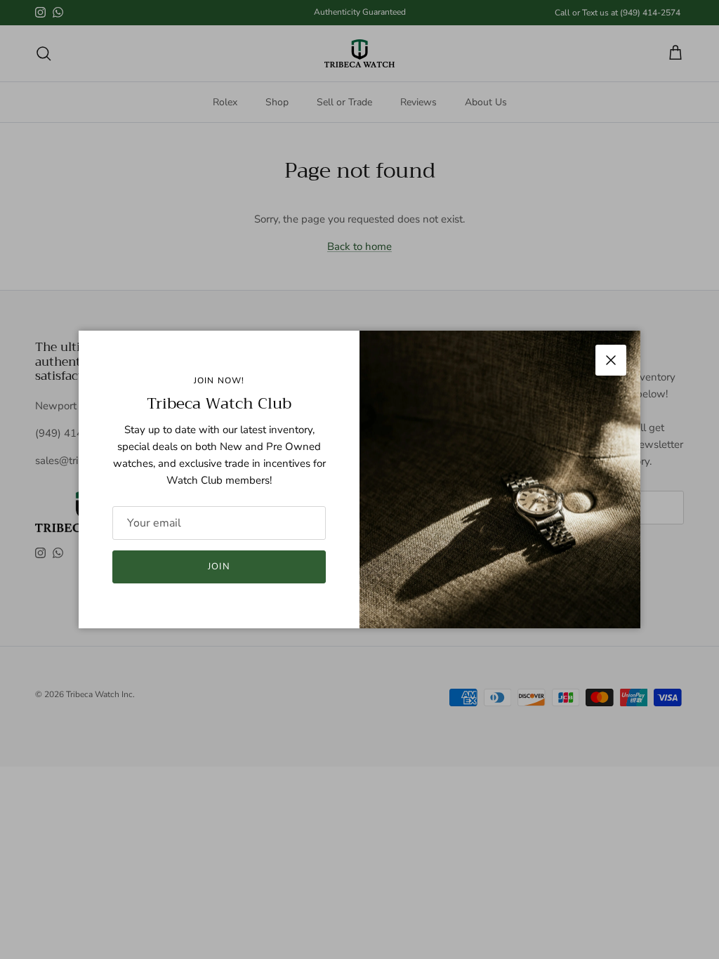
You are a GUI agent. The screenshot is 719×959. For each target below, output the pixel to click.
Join (219, 566)
